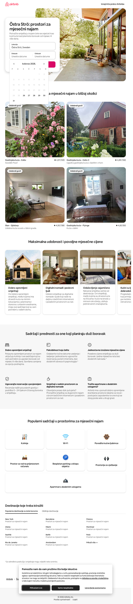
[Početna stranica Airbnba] (11, 4)
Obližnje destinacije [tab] (50, 511)
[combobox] (32, 47)
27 (29, 95)
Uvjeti (75, 599)
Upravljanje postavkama (95, 588)
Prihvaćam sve (36, 588)
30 (44, 95)
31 (14, 101)
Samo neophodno (65, 588)
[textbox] (21, 56)
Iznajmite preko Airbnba (112, 4)
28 (34, 95)
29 (39, 95)
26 (24, 95)
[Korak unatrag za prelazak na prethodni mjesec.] (14, 64)
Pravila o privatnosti (62, 599)
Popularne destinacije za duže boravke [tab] (21, 511)
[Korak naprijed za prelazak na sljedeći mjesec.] (44, 64)
